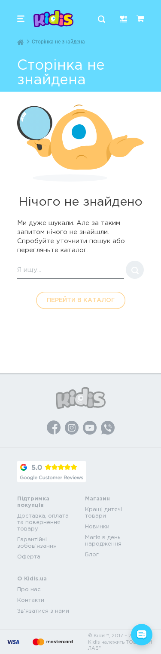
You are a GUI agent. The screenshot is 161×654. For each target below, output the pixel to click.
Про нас (29, 589)
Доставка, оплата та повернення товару (43, 522)
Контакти (30, 600)
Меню (21, 19)
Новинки (97, 526)
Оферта (28, 556)
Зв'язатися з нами (43, 611)
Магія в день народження (103, 540)
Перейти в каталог (81, 299)
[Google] (51, 471)
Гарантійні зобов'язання (37, 542)
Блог (92, 554)
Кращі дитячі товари (103, 512)
